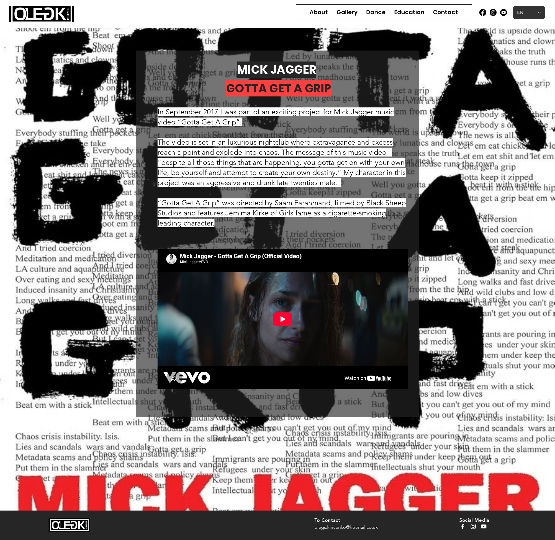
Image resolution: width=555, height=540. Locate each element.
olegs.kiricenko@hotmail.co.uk (346, 527)
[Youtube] (503, 12)
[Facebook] (482, 12)
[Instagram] (493, 12)
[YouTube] (483, 526)
